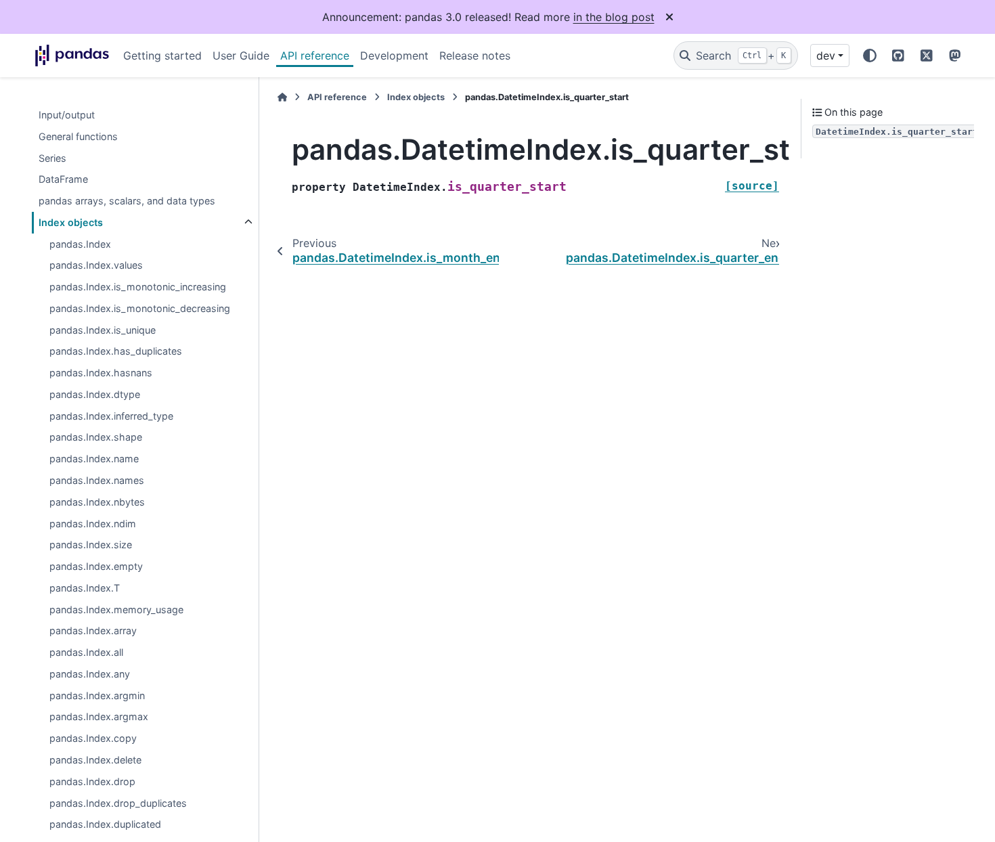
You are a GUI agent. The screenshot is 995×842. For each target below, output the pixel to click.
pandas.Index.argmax (98, 717)
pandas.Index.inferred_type (111, 416)
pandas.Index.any (89, 674)
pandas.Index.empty (96, 566)
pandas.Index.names (96, 480)
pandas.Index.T (84, 588)
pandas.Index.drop (92, 781)
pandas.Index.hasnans (100, 373)
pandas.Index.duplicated (105, 824)
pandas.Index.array (93, 631)
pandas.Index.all (86, 653)
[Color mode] (870, 55)
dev (825, 55)
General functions (78, 136)
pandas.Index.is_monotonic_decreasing (139, 308)
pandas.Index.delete (95, 760)
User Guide (241, 55)
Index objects (71, 222)
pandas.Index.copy (93, 739)
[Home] (282, 97)
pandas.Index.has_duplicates (115, 351)
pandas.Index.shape (95, 437)
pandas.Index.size (90, 545)
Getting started (162, 55)
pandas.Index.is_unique (102, 330)
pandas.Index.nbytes (97, 502)
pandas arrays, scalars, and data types (127, 200)
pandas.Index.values (96, 265)
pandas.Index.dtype (94, 394)
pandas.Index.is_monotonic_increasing (137, 287)
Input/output (67, 114)
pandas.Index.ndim (92, 523)
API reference (314, 55)
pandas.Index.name (94, 459)
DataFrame (63, 179)
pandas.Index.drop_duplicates (118, 803)
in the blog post (614, 17)
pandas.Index (80, 244)
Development (394, 55)
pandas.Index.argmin (97, 695)
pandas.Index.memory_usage (116, 609)
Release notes (474, 55)
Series (52, 158)
